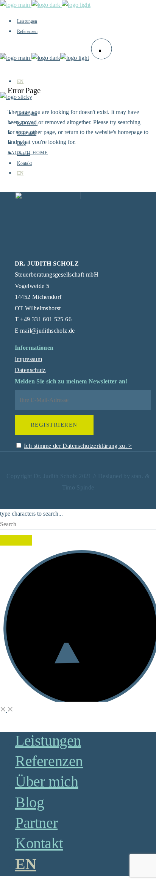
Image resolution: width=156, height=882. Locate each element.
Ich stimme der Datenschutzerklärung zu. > (78, 446)
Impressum (28, 359)
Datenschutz (30, 370)
